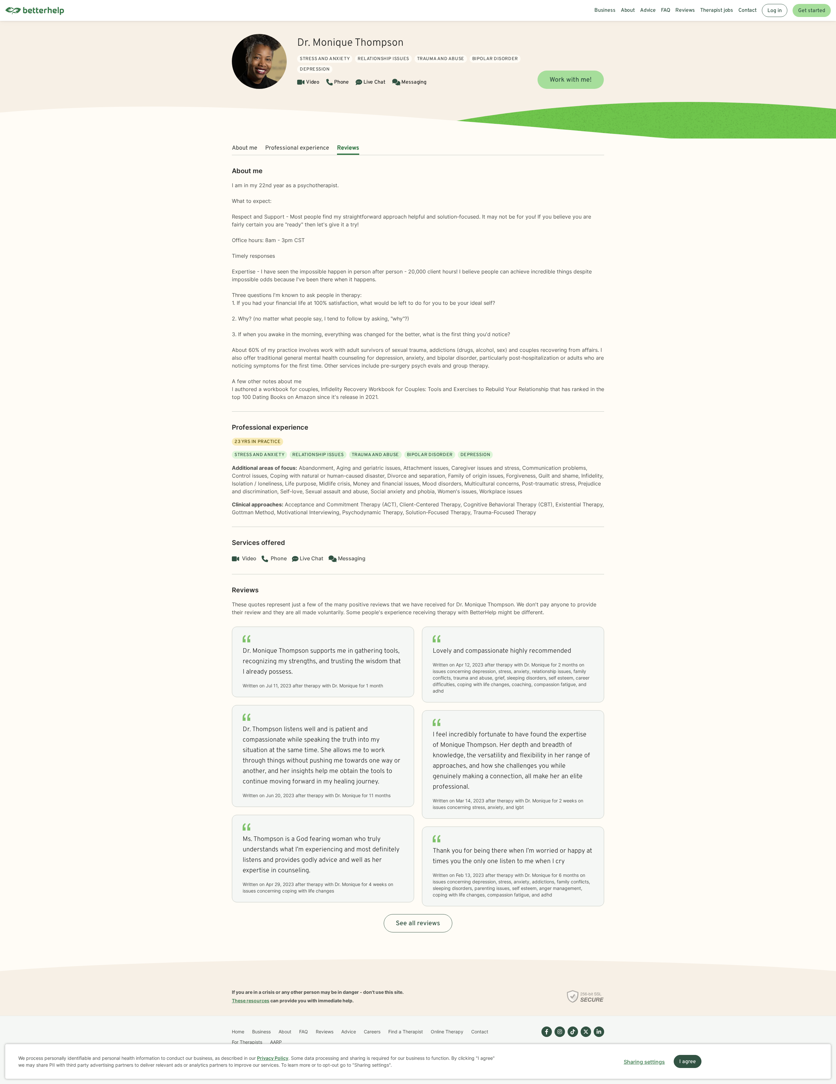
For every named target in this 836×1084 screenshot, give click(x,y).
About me (244, 148)
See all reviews (418, 923)
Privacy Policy (272, 1058)
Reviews (348, 148)
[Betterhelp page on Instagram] (558, 1037)
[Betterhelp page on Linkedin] (597, 1037)
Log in (774, 11)
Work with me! (571, 80)
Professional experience (297, 148)
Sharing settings (644, 1062)
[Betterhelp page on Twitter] (584, 1037)
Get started (811, 11)
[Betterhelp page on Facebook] (545, 1037)
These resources (250, 1000)
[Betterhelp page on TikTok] (571, 1037)
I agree (687, 1062)
